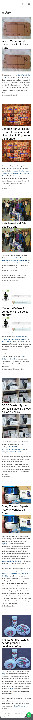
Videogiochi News (18, 369)
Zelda (11, 689)
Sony (13, 606)
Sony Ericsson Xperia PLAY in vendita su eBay (15, 509)
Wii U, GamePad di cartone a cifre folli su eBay (15, 44)
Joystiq (4, 544)
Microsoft (7, 280)
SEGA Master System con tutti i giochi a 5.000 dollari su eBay (16, 408)
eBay (3, 674)
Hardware (7, 606)
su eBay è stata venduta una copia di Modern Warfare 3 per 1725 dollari (15, 339)
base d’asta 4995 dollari (14, 452)
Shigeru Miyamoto (18, 706)
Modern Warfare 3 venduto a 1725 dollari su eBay (15, 311)
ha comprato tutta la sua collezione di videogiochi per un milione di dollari (16, 173)
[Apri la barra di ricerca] (22, 4)
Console (7, 477)
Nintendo (14, 95)
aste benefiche (14, 263)
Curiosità (7, 95)
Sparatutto (7, 369)
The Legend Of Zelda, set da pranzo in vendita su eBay (15, 643)
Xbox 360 (15, 280)
